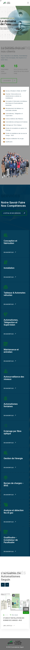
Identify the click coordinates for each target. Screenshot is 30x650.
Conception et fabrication (10, 242)
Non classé (15, 615)
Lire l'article (8, 625)
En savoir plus (9, 252)
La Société (7, 80)
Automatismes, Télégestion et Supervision (11, 322)
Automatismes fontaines (11, 405)
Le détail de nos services (12, 213)
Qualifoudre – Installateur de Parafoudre (11, 539)
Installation (9, 268)
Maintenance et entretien (11, 350)
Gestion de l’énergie (13, 458)
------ (6, 615)
